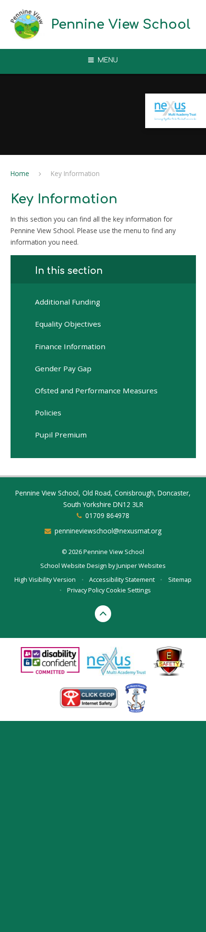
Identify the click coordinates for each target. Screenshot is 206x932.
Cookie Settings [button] (128, 590)
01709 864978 (107, 515)
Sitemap (180, 579)
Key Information (75, 173)
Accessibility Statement (122, 579)
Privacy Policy (85, 590)
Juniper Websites (141, 565)
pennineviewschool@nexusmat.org (108, 530)
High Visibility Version (45, 579)
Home (20, 173)
